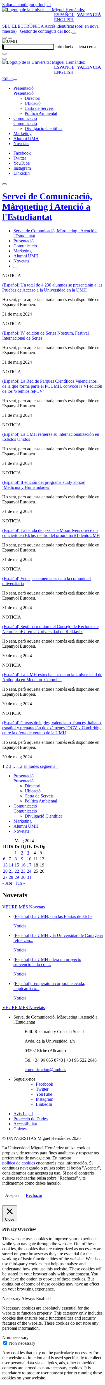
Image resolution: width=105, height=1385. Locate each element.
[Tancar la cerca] (4, 59)
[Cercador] (73, 33)
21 (11, 871)
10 (29, 858)
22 (17, 871)
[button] (23, 93)
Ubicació (33, 103)
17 (29, 865)
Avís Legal (23, 1113)
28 (11, 877)
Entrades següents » (41, 766)
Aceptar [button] (12, 1195)
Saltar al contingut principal (26, 4)
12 (20, 766)
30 (23, 877)
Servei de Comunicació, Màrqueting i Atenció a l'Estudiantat (47, 206)
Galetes (20, 1128)
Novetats (21, 143)
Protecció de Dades (30, 1118)
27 (5, 877)
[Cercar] (4, 54)
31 (29, 877)
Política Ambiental (41, 113)
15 (17, 865)
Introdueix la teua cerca (75, 46)
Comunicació (25, 118)
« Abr (7, 883)
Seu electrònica (23, 26)
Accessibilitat (25, 1123)
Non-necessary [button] (15, 1337)
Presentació (23, 88)
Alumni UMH (26, 138)
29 (17, 877)
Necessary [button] (11, 1298)
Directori (32, 98)
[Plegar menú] (15, 80)
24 (29, 871)
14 (11, 865)
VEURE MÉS (23, 907)
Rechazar (34, 1195)
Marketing (22, 133)
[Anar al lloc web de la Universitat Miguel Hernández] (43, 9)
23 (23, 871)
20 (5, 871)
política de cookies (18, 1163)
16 (23, 865)
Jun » (20, 883)
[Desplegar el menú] (10, 38)
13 (5, 865)
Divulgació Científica (43, 128)
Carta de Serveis (39, 108)
